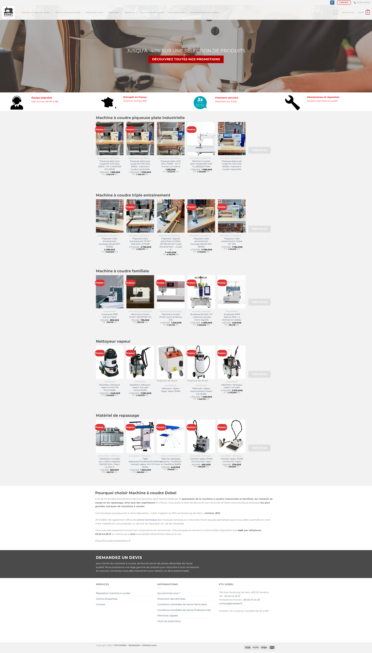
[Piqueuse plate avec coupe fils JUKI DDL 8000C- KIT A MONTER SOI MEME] (110, 138)
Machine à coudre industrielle (35, 12)
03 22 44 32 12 (232, 596)
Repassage (114, 12)
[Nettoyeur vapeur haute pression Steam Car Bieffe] (201, 362)
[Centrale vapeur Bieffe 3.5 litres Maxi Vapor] (201, 436)
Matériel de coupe (94, 12)
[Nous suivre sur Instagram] (332, 2)
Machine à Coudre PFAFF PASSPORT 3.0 (140, 315)
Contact (100, 604)
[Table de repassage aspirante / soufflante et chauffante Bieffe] (171, 436)
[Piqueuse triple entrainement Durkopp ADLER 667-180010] (201, 215)
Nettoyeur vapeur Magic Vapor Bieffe (170, 389)
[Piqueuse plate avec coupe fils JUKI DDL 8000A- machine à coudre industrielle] (232, 138)
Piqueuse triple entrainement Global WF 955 (231, 241)
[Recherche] (335, 12)
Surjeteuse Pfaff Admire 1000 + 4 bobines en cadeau (231, 317)
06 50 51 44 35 (251, 599)
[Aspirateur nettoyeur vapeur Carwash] (232, 362)
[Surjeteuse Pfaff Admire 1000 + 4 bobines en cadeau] (232, 291)
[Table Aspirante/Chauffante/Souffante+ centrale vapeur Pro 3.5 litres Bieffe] (140, 436)
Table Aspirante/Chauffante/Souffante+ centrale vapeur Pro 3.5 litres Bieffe (145, 462)
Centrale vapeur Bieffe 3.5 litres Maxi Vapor (201, 460)
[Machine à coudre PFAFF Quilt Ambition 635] (171, 291)
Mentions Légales (167, 615)
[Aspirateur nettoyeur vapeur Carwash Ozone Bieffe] (140, 362)
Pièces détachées (176, 12)
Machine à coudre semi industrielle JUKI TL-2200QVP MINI (201, 164)
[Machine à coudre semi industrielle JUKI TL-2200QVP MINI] (201, 138)
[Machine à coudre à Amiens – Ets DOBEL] (9, 12)
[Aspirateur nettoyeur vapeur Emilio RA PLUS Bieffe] (110, 362)
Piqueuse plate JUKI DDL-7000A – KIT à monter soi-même (171, 164)
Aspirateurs (130, 12)
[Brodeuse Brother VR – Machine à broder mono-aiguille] (201, 291)
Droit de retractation (169, 621)
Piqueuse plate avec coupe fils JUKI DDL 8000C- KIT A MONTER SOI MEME (109, 165)
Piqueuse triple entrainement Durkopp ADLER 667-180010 (201, 242)
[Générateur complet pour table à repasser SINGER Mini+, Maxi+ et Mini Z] (110, 436)
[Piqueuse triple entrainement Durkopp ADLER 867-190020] (110, 215)
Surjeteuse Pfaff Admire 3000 (110, 315)
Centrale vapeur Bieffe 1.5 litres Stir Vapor (232, 460)
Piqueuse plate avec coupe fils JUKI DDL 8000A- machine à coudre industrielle (232, 165)
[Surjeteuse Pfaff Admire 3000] (110, 291)
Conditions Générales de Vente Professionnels (184, 610)
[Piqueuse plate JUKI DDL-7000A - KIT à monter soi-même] (171, 138)
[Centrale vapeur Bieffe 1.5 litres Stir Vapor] (232, 436)
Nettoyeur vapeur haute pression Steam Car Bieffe (201, 391)
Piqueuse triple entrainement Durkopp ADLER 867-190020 (109, 242)
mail (240, 530)
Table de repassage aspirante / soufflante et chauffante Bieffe (170, 461)
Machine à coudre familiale (67, 12)
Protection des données (171, 598)
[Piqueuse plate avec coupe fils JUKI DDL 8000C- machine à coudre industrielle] (140, 138)
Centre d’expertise (106, 598)
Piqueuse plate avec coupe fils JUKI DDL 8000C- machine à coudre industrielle (140, 165)
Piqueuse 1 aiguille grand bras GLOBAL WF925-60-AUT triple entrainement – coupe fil (171, 244)
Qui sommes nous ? (168, 593)
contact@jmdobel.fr (230, 603)
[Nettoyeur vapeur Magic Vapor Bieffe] (171, 362)
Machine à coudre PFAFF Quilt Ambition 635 (170, 317)
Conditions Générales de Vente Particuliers (182, 604)
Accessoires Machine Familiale (204, 12)
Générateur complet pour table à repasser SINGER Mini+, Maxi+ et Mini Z (109, 462)
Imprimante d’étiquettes (152, 12)
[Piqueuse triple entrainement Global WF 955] (232, 215)
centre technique (146, 519)
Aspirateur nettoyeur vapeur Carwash (231, 386)
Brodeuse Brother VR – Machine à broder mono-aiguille (201, 317)
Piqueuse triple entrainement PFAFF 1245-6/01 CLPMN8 (140, 241)
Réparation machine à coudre (113, 593)
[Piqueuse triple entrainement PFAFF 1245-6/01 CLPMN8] (140, 215)
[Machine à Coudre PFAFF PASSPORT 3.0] (140, 291)
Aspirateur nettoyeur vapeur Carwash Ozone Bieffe (140, 387)
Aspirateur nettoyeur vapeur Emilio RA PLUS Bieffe (109, 387)
